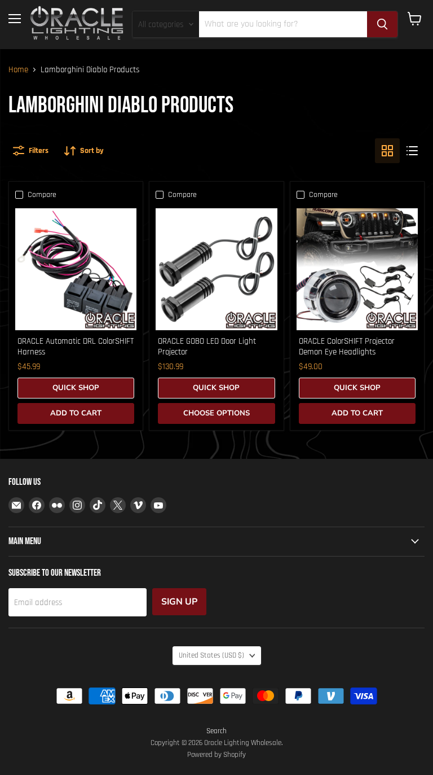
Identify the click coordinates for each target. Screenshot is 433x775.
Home (18, 70)
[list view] (412, 150)
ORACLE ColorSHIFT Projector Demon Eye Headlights (347, 347)
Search (216, 730)
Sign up (179, 602)
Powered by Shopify (216, 754)
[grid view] (387, 150)
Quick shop (75, 388)
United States (211, 655)
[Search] (382, 24)
